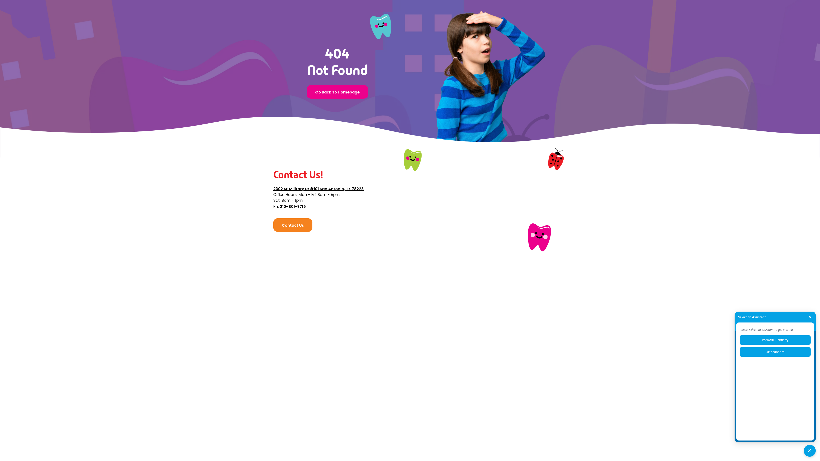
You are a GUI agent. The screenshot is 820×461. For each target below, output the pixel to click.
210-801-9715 (293, 206)
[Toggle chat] (810, 451)
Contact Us (293, 225)
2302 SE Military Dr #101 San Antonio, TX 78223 (318, 188)
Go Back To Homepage (337, 92)
